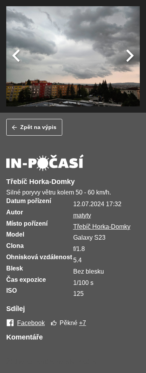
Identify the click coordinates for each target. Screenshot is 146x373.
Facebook (31, 323)
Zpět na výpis (38, 127)
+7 (82, 323)
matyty (82, 215)
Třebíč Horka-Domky (101, 226)
